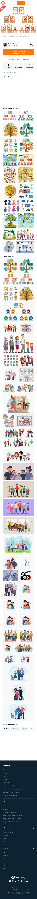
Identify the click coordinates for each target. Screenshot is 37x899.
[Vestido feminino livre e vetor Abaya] (12, 280)
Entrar (28, 3)
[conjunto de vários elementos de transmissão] (10, 266)
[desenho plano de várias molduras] (10, 115)
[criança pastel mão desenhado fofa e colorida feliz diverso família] (8, 584)
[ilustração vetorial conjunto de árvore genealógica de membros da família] (10, 250)
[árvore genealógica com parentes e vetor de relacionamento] (11, 234)
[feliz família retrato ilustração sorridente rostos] (10, 766)
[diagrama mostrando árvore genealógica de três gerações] (26, 186)
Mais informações (9, 75)
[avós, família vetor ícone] (10, 754)
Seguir (31, 45)
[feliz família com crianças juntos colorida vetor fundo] (10, 795)
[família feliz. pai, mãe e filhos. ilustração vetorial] (25, 752)
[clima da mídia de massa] (12, 339)
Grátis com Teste (18, 52)
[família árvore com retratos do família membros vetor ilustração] (10, 216)
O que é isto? (20, 72)
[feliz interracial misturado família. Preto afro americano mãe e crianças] (18, 566)
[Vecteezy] (3, 3)
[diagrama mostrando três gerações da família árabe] (10, 312)
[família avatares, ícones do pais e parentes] (11, 508)
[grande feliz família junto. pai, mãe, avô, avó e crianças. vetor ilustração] (10, 521)
